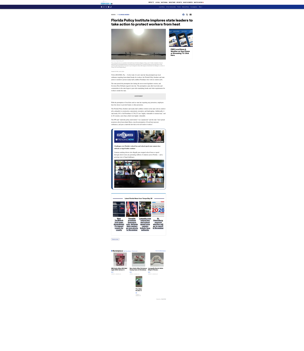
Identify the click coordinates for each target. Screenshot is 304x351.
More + (200, 7)
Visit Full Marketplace (160, 250)
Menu (151, 2)
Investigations (193, 7)
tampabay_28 (104, 7)
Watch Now (198, 2)
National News (185, 7)
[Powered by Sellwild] (163, 299)
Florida (179, 7)
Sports (179, 2)
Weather (172, 2)
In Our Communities (171, 7)
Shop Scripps (188, 2)
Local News (162, 7)
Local (157, 2)
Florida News (124, 14)
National (164, 2)
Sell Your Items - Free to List (130, 251)
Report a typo (115, 239)
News (113, 14)
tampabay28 (107, 7)
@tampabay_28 (111, 7)
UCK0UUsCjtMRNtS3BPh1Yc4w (109, 7)
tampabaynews (102, 7)
